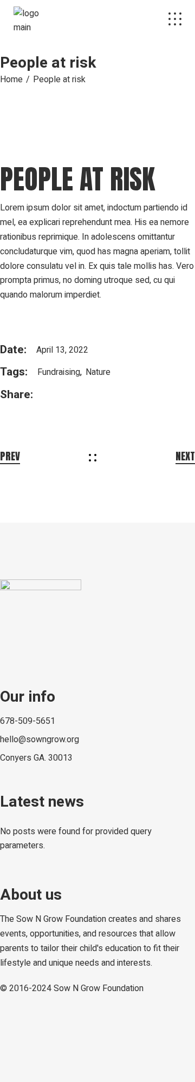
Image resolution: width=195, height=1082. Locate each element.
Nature (98, 372)
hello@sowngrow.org (39, 739)
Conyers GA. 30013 (36, 757)
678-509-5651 (27, 721)
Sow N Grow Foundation (99, 988)
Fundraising (58, 372)
